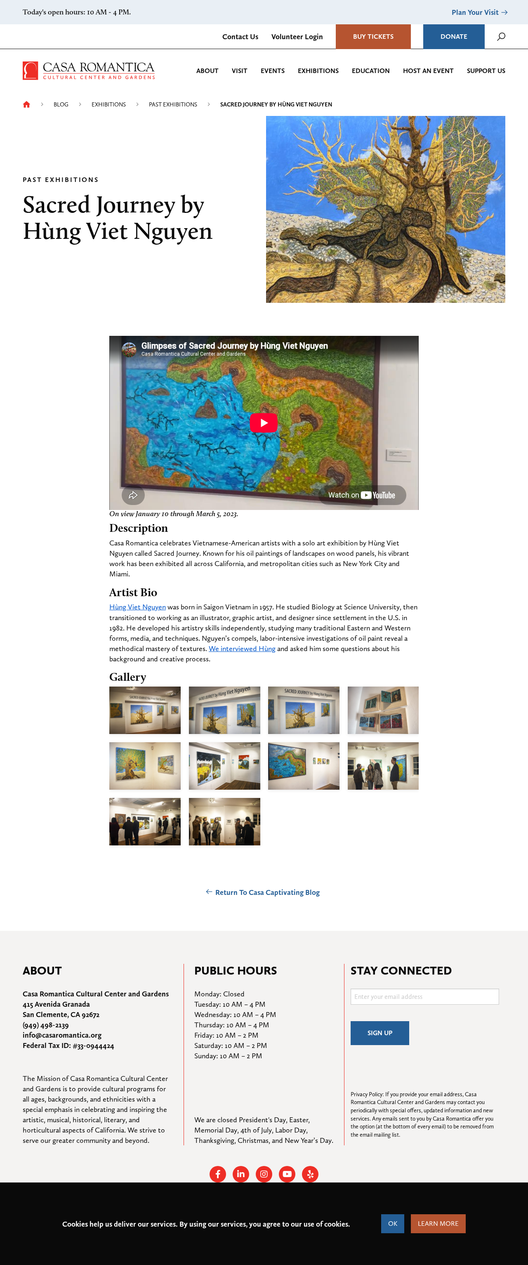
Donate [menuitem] (454, 36)
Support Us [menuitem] (486, 71)
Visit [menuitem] (240, 71)
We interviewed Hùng (242, 648)
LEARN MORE (438, 1223)
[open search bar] (501, 37)
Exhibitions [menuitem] (318, 71)
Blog (61, 104)
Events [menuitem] (273, 71)
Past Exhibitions (173, 104)
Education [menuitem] (371, 71)
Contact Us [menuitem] (240, 36)
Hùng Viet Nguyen (137, 606)
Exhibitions (109, 104)
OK (392, 1223)
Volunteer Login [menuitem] (297, 36)
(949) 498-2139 (46, 1024)
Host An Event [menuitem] (428, 71)
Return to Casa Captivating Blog (267, 892)
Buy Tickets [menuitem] (373, 36)
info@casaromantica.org (62, 1035)
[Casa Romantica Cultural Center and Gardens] (89, 70)
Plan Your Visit (475, 12)
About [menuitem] (207, 71)
